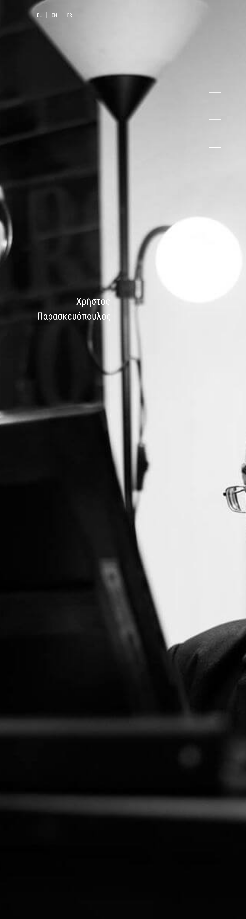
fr (69, 15)
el (39, 15)
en (54, 15)
